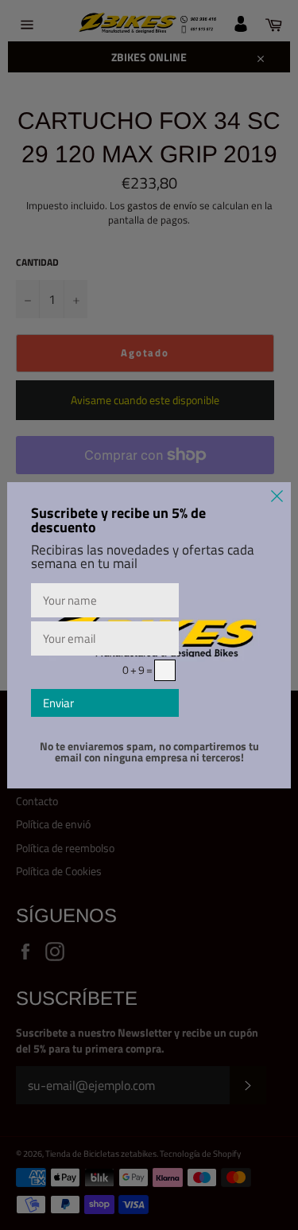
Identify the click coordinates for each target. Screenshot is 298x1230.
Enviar (58, 703)
